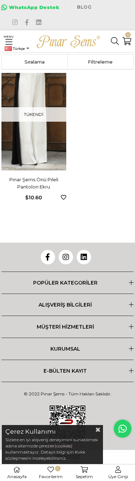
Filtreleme (100, 62)
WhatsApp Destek (34, 7)
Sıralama (34, 62)
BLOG (84, 7)
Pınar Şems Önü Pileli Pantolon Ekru (33, 183)
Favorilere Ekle (63, 197)
